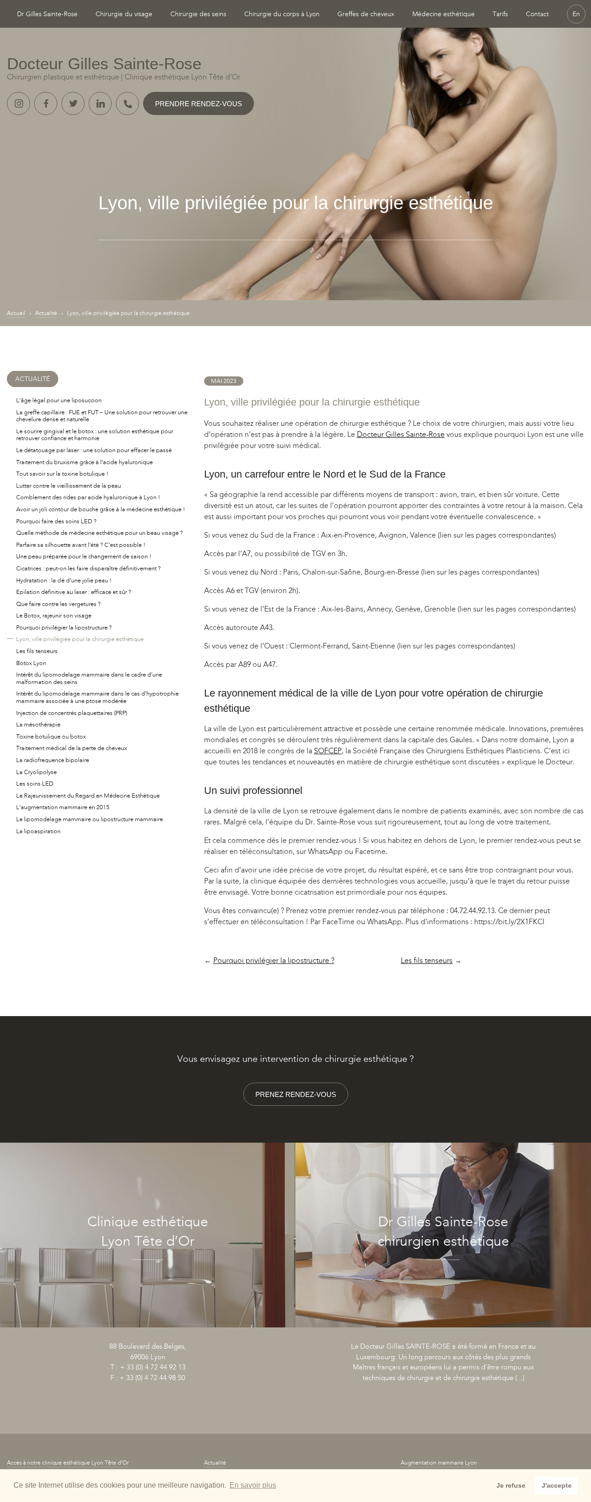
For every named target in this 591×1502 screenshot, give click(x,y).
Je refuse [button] (510, 1485)
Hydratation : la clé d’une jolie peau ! (64, 580)
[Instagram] (18, 103)
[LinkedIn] (100, 103)
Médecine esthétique (443, 14)
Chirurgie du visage (124, 14)
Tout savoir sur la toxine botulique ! (62, 473)
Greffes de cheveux (366, 14)
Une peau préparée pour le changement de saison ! (83, 556)
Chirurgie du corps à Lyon (282, 14)
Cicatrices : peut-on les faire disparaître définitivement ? (88, 568)
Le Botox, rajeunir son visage (53, 615)
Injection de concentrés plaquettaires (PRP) (71, 712)
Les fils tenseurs (426, 960)
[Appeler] (127, 103)
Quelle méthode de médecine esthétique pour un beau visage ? (99, 532)
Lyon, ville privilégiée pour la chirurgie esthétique (80, 639)
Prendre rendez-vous (198, 104)
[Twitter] (72, 103)
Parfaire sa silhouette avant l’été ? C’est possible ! (80, 544)
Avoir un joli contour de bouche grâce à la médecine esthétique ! (100, 509)
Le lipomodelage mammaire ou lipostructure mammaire (89, 819)
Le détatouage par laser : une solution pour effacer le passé (94, 450)
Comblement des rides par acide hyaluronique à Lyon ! (88, 497)
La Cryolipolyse (36, 772)
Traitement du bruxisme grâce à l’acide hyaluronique (84, 462)
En (576, 14)
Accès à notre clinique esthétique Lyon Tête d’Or (68, 1463)
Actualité (46, 313)
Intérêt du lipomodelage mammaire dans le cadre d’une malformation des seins (89, 678)
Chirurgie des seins (198, 14)
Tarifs (500, 14)
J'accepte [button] (557, 1485)
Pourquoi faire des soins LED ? (56, 521)
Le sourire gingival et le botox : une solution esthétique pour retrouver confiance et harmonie (94, 435)
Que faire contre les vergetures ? (58, 603)
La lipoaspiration (38, 831)
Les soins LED (35, 783)
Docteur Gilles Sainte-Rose (401, 434)
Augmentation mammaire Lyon (439, 1463)
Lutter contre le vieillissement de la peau (68, 485)
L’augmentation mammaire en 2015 (62, 807)
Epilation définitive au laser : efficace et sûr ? (73, 591)
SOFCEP (328, 750)
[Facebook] (45, 103)
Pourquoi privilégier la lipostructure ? (273, 960)
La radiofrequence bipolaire (52, 760)
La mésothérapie (38, 724)
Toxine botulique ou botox (51, 736)
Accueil (16, 313)
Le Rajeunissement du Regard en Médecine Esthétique (88, 795)
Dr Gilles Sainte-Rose (47, 14)
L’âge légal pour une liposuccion (59, 400)
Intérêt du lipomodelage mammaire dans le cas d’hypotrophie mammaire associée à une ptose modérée (97, 697)
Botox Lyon (31, 663)
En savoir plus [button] (252, 1485)
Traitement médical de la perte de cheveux (71, 748)
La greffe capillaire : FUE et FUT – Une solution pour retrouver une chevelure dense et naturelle (101, 416)
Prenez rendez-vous (295, 1094)
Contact (537, 14)
